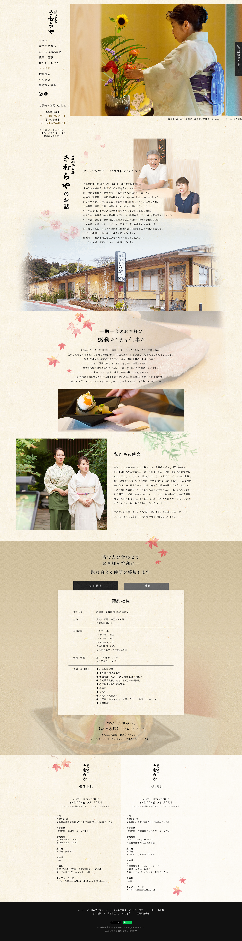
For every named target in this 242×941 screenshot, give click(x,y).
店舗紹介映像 (47, 85)
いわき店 (44, 79)
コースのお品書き (50, 51)
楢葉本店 (44, 74)
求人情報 (44, 68)
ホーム (43, 40)
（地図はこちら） (104, 822)
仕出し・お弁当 (49, 63)
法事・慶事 (46, 57)
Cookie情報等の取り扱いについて (121, 931)
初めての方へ (47, 46)
